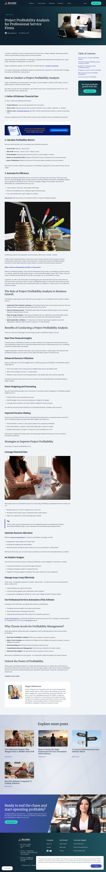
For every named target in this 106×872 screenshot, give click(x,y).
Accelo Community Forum (81, 847)
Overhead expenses (23, 111)
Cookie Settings (7, 868)
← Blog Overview (9, 14)
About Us (49, 844)
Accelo (19, 179)
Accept (96, 866)
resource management (17, 537)
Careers (49, 847)
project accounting (52, 66)
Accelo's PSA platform (12, 618)
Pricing (69, 3)
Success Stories (42, 3)
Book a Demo (96, 3)
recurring (29, 620)
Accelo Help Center (79, 844)
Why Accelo (51, 3)
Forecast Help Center (79, 850)
